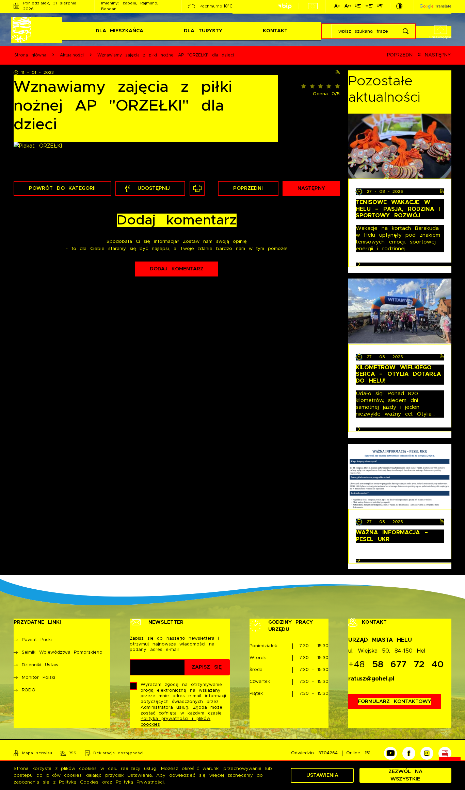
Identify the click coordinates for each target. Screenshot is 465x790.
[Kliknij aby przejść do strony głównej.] (38, 30)
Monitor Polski (38, 677)
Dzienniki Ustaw (40, 665)
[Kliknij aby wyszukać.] (405, 31)
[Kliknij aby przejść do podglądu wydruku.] (197, 188)
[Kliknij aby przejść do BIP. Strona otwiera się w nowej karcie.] (284, 6)
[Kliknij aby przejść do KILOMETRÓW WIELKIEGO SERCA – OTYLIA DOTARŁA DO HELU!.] (399, 311)
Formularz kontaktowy (394, 701)
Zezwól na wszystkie (405, 775)
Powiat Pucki (36, 640)
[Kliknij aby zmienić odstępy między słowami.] (369, 7)
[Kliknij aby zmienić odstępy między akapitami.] (379, 7)
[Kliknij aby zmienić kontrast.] (399, 6)
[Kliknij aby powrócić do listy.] (419, 55)
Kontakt (275, 30)
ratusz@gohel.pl (371, 679)
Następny (438, 55)
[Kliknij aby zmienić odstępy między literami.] (347, 7)
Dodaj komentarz (176, 268)
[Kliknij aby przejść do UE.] (313, 6)
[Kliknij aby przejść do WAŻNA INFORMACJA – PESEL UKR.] (399, 476)
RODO (28, 690)
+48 (396, 664)
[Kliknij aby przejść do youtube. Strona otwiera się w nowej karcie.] (390, 753)
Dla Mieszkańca (119, 30)
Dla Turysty (203, 30)
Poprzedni (400, 55)
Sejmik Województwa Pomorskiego (62, 652)
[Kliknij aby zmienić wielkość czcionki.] (337, 7)
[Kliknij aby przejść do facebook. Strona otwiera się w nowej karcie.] (408, 753)
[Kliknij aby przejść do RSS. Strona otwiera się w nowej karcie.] (338, 72)
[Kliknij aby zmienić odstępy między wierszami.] (358, 7)
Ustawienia (322, 775)
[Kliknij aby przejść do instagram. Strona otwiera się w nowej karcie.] (426, 753)
